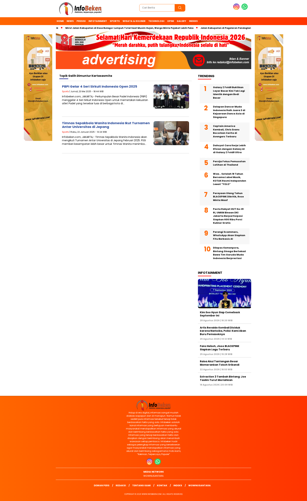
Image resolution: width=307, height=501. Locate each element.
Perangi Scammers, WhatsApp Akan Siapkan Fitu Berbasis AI (229, 235)
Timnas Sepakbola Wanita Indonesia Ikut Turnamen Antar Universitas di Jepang (106, 125)
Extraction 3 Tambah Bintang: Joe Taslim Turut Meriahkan (223, 378)
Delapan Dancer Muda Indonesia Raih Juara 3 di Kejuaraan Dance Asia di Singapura (229, 112)
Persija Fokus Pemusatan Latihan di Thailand (229, 163)
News (70, 21)
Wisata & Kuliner (134, 21)
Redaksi (121, 485)
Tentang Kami (141, 485)
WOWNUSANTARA (153, 476)
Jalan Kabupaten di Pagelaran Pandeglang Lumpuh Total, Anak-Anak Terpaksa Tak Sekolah (246, 27)
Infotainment (97, 21)
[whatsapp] (244, 9)
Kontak (162, 485)
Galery (181, 21)
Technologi (156, 21)
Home (60, 21)
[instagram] (237, 9)
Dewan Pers (101, 485)
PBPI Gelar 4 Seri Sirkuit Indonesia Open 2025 (99, 86)
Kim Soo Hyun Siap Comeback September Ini (220, 314)
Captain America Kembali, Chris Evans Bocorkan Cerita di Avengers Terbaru (226, 131)
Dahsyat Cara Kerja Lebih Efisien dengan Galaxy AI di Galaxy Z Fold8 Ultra (229, 149)
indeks (193, 21)
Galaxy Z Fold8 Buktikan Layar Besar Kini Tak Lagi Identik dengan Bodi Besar (229, 92)
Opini (170, 21)
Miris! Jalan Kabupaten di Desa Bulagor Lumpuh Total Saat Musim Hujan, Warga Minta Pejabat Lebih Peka (119, 27)
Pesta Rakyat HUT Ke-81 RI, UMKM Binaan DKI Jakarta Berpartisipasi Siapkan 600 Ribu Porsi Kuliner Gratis (228, 216)
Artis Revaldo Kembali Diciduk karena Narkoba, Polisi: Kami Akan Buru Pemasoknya (223, 331)
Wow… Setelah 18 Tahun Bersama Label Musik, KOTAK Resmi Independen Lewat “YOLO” (229, 179)
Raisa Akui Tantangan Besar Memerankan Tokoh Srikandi (219, 363)
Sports (115, 21)
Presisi (81, 21)
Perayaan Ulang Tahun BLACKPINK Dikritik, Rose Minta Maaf (228, 197)
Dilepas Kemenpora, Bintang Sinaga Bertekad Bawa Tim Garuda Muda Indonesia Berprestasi (229, 253)
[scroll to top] (295, 495)
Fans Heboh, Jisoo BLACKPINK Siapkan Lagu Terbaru (219, 347)
